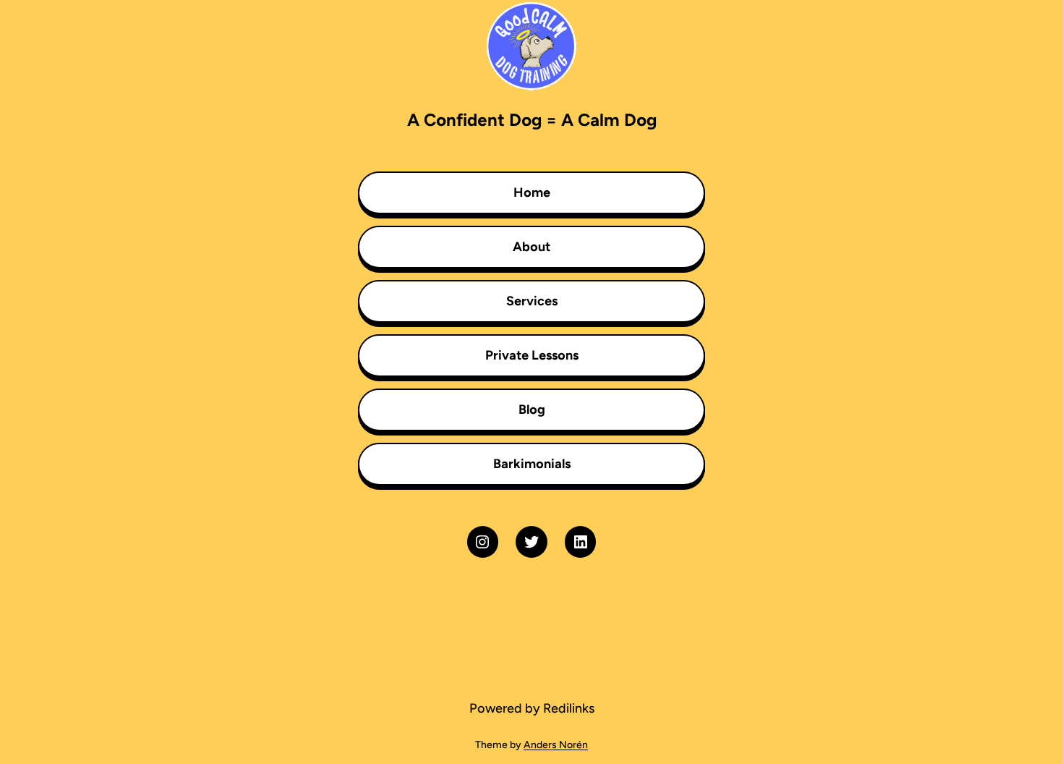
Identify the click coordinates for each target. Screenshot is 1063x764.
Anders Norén (556, 745)
